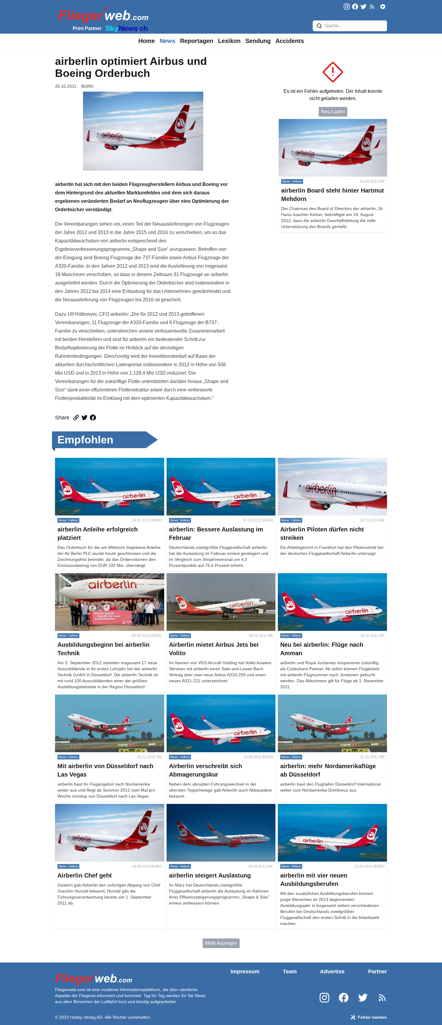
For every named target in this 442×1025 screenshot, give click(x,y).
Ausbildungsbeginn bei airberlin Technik (98, 576)
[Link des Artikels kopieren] (76, 418)
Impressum (245, 972)
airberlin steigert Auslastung (196, 807)
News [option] (167, 41)
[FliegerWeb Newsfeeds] (372, 6)
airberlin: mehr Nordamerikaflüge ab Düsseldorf (328, 698)
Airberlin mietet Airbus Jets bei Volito (205, 576)
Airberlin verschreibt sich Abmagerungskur (212, 698)
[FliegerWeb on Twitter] (363, 7)
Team (290, 972)
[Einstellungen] (383, 6)
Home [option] (146, 41)
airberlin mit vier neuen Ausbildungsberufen (324, 807)
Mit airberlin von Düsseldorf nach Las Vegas (102, 698)
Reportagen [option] (196, 41)
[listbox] (146, 41)
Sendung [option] (258, 41)
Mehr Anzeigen (221, 943)
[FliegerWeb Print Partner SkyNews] (125, 28)
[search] (319, 26)
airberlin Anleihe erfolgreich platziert (93, 461)
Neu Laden (333, 111)
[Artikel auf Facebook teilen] (93, 418)
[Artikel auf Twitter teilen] (84, 418)
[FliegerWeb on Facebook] (355, 7)
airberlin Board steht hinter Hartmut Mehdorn (326, 122)
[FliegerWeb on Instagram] (346, 7)
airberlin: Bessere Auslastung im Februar (210, 461)
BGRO (87, 86)
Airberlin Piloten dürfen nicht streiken (317, 461)
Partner (377, 972)
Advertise (332, 972)
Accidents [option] (289, 41)
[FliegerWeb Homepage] (102, 13)
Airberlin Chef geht (75, 807)
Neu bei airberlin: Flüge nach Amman (317, 576)
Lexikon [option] (229, 41)
